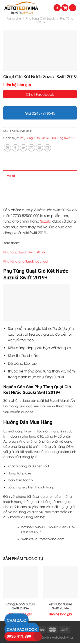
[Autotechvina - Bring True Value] (25, 8)
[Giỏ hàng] (64, 8)
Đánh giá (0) (16, 187)
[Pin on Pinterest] (39, 147)
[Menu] (72, 8)
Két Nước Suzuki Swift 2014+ (60, 606)
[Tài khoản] (57, 8)
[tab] (40, 175)
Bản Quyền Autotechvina (53, 637)
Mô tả (11, 175)
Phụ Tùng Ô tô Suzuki (40, 18)
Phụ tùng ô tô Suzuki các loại (25, 261)
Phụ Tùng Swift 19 (62, 138)
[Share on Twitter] (23, 147)
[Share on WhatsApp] (7, 147)
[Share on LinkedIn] (47, 147)
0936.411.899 (19, 636)
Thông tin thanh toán (22, 198)
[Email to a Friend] (31, 147)
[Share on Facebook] (15, 147)
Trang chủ (14, 18)
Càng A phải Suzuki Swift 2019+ (20, 606)
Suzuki (45, 221)
